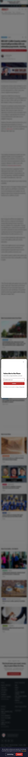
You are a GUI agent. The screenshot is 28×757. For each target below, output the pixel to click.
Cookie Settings (10, 754)
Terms (18, 386)
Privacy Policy (22, 386)
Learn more (23, 750)
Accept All (19, 754)
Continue (14, 383)
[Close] (23, 362)
